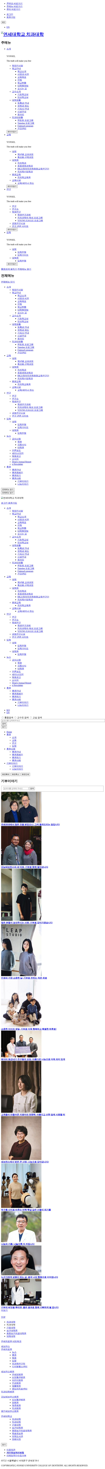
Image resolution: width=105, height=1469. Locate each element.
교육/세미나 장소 (26, 390)
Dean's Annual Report (21, 462)
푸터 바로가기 (13, 9)
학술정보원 (17, 1433)
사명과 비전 (23, 298)
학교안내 (16, 292)
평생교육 (16, 381)
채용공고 (16, 456)
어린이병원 (17, 1380)
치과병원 (16, 1408)
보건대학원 (12, 1330)
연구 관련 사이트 (20, 416)
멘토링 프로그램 (25, 344)
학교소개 (22, 295)
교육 (9, 134)
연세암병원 (17, 1374)
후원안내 (16, 470)
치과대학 (16, 1422)
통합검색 (9, 717)
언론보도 (16, 450)
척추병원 (16, 1405)
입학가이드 (23, 427)
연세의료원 (6, 1349)
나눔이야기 (23, 484)
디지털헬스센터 (19, 1366)
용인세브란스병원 (10, 1411)
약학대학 (11, 1336)
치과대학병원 (7, 1392)
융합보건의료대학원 (16, 1333)
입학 (9, 232)
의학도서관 (17, 1436)
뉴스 (9, 436)
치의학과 (22, 370)
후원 (9, 467)
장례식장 (16, 1439)
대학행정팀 (23, 310)
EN (8, 27)
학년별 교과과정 (25, 361)
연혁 (20, 304)
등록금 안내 (23, 327)
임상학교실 (23, 321)
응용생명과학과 (25, 373)
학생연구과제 (24, 404)
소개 (9, 49)
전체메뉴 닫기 (8, 282)
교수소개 (16, 316)
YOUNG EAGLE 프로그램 (30, 410)
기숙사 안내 (23, 333)
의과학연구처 (18, 1363)
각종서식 (22, 444)
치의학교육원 (24, 384)
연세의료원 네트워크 (11, 1341)
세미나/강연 (18, 453)
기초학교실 (23, 318)
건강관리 (22, 352)
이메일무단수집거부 (16, 1455)
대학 (14, 358)
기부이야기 (23, 481)
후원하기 (16, 475)
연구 (9, 189)
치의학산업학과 (25, 378)
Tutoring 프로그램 (26, 347)
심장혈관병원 (18, 1377)
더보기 (4, 1310)
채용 (14, 1358)
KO (8, 710)
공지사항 (16, 439)
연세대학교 (6, 1416)
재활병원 (16, 1386)
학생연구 (16, 401)
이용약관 (11, 1450)
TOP (3, 1317)
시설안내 (22, 336)
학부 (20, 442)
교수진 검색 (23, 717)
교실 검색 (37, 717)
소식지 (15, 459)
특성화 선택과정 (25, 364)
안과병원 (16, 1383)
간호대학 (11, 1327)
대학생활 (16, 324)
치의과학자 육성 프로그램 (30, 407)
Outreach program (25, 350)
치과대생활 (17, 341)
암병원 (15, 1402)
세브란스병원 (7, 1371)
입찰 (14, 1361)
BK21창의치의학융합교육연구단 (33, 375)
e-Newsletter (17, 464)
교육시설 (16, 387)
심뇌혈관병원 (18, 1399)
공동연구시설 (18, 413)
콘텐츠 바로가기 (14, 3)
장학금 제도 (23, 330)
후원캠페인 (17, 472)
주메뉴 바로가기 (14, 6)
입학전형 (22, 424)
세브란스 (5, 1346)
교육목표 (22, 301)
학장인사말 (17, 290)
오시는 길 (22, 313)
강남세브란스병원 (10, 1397)
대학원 (15, 367)
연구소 (15, 398)
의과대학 (11, 1322)
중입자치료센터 (19, 1389)
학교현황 (22, 307)
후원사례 (16, 478)
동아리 (21, 339)
